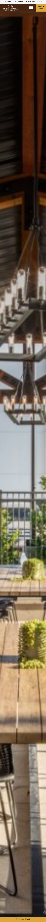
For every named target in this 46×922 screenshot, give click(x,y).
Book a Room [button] (41, 8)
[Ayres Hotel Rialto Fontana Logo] (10, 7)
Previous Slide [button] (3, 911)
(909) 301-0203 (37, 2)
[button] (31, 8)
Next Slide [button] (42, 911)
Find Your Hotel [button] (23, 919)
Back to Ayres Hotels (14, 2)
